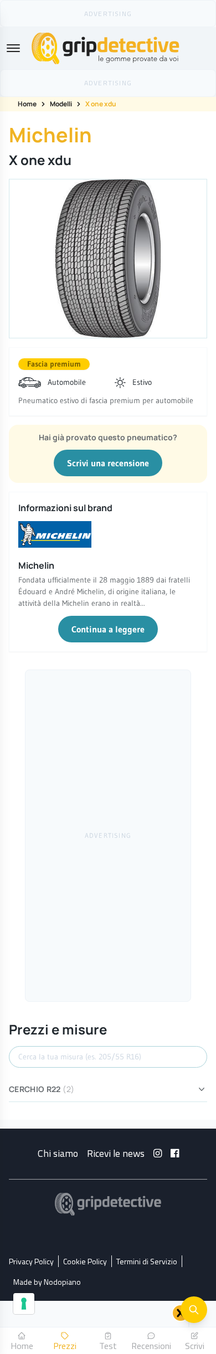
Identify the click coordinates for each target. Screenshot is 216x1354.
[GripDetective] (108, 1204)
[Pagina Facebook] (175, 1153)
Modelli (61, 104)
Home (27, 104)
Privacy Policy (31, 1261)
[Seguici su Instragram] (157, 1153)
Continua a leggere (108, 629)
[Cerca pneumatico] (194, 1309)
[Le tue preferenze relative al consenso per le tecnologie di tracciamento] (23, 1303)
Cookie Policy (85, 1261)
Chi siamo (58, 1153)
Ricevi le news (116, 1153)
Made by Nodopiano (47, 1282)
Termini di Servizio (146, 1261)
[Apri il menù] (13, 48)
